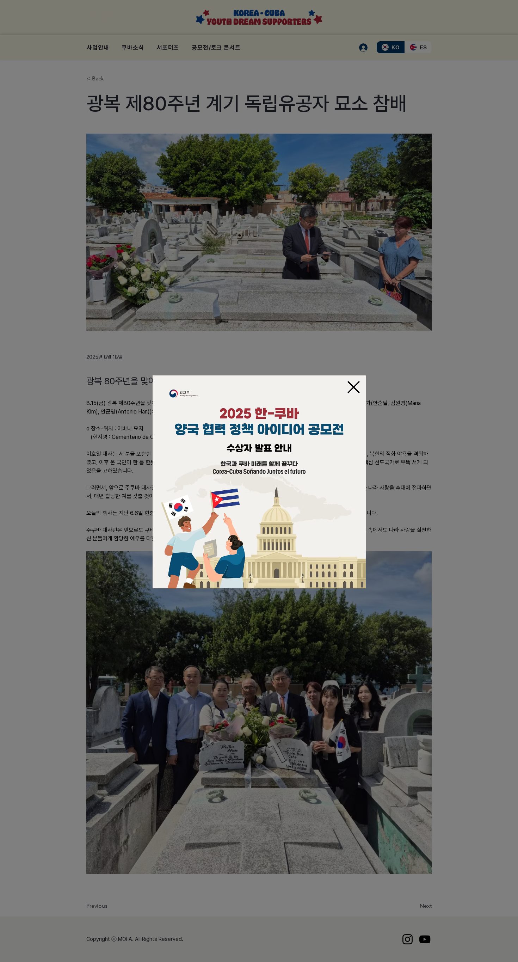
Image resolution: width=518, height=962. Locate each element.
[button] (353, 387)
